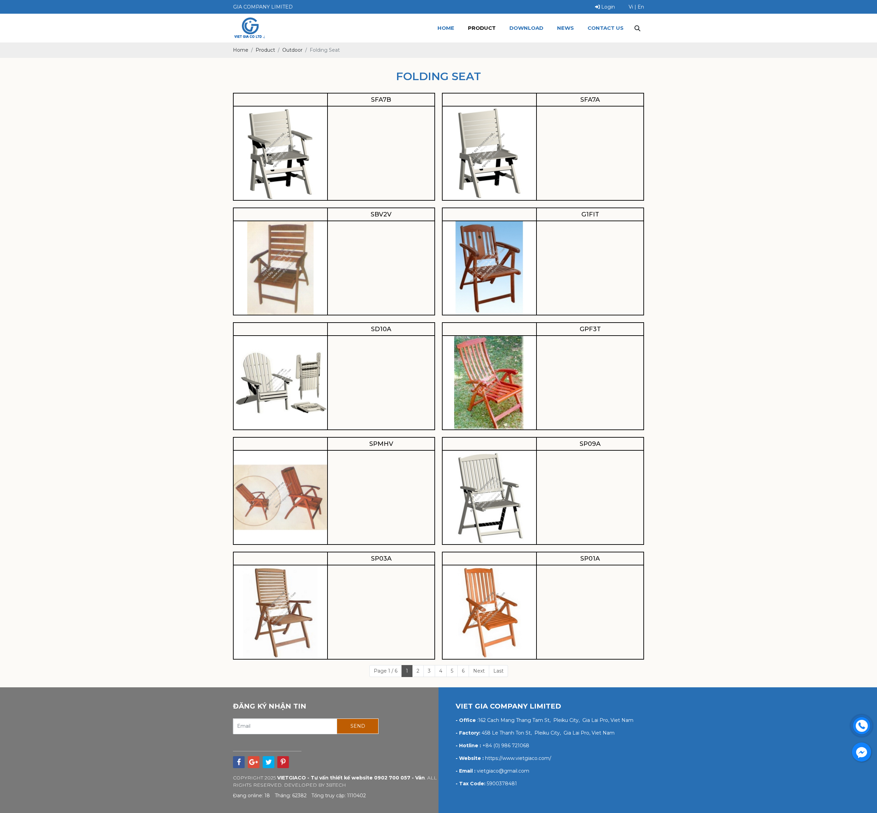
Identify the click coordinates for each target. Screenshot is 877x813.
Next (479, 671)
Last (498, 671)
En (641, 7)
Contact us (605, 28)
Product (482, 28)
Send (357, 726)
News (565, 28)
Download (526, 28)
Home (445, 28)
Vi (631, 7)
